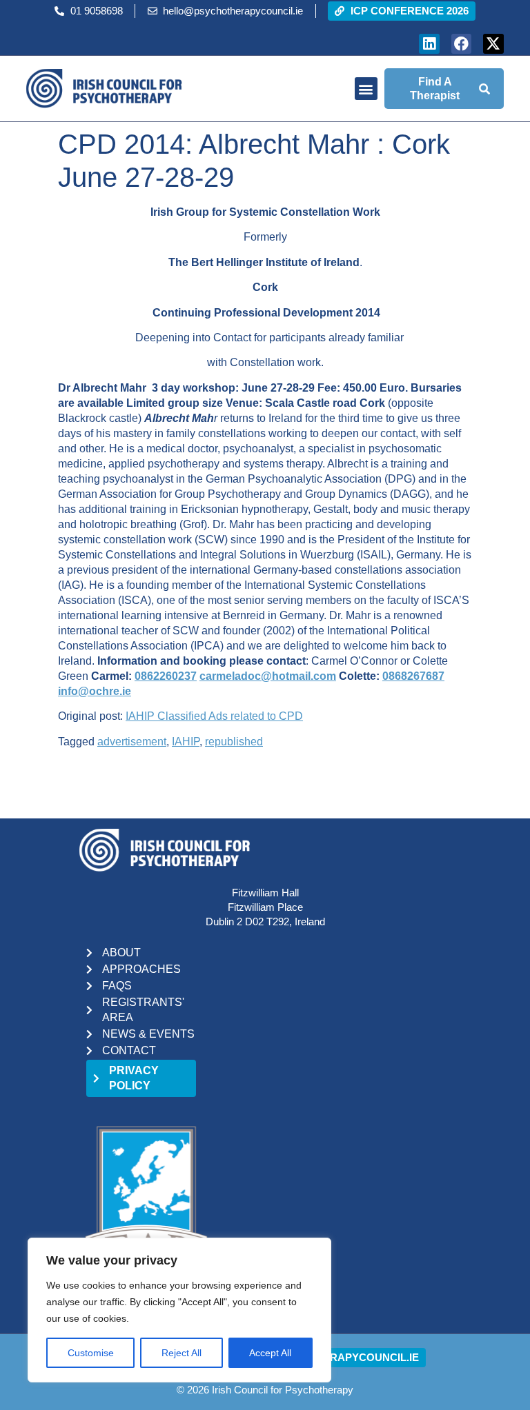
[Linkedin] (429, 44)
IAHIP (185, 741)
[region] (179, 1310)
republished (234, 741)
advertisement (131, 741)
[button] (366, 88)
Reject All (181, 1352)
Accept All (270, 1352)
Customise (91, 1352)
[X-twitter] (493, 44)
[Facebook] (461, 44)
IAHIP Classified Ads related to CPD (214, 716)
